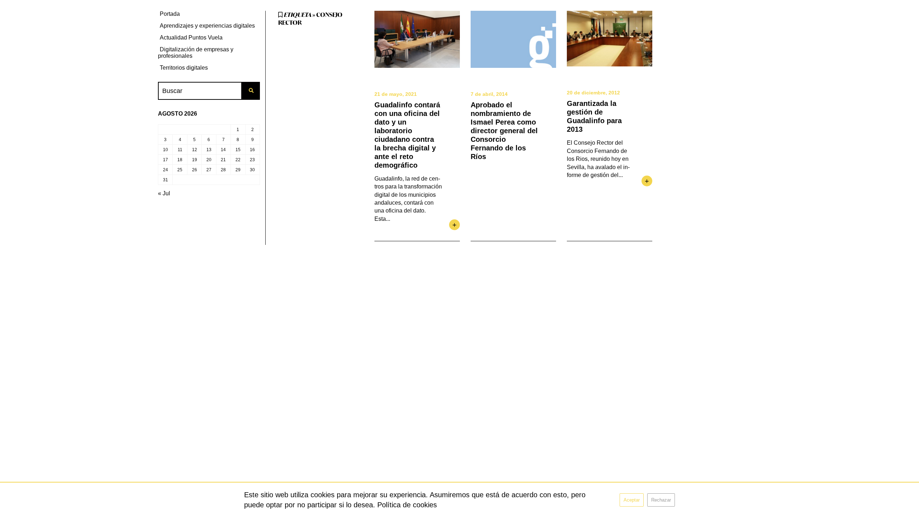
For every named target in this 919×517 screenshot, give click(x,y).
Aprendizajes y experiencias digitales (207, 26)
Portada (170, 14)
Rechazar (661, 500)
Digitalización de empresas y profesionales (195, 52)
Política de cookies (407, 505)
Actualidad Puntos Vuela (191, 37)
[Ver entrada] (417, 39)
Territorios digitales (184, 68)
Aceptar (632, 500)
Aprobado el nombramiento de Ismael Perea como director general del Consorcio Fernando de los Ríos (504, 130)
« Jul (164, 193)
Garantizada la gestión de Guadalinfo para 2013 (594, 116)
